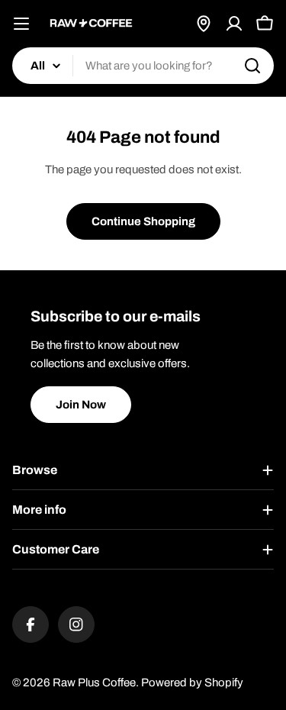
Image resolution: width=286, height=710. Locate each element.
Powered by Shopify (192, 682)
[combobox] (143, 65)
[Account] (234, 24)
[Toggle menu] (21, 24)
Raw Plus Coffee (94, 682)
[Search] (252, 65)
